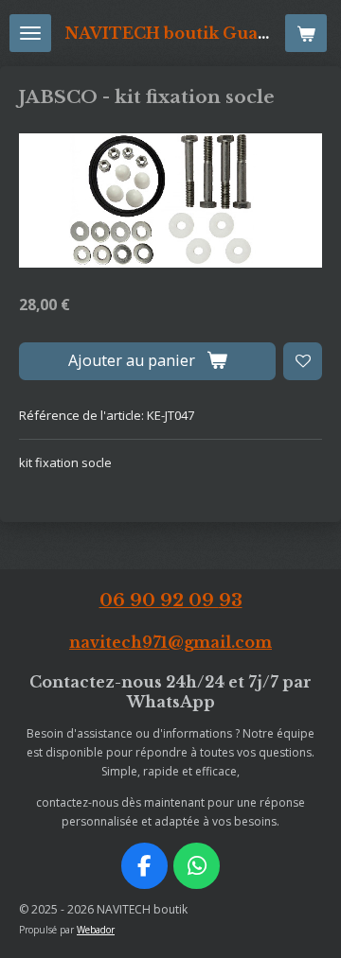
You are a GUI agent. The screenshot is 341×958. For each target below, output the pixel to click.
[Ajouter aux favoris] (302, 361)
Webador (96, 929)
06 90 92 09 (170, 600)
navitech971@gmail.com (170, 643)
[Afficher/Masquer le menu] (30, 33)
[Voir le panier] (306, 33)
